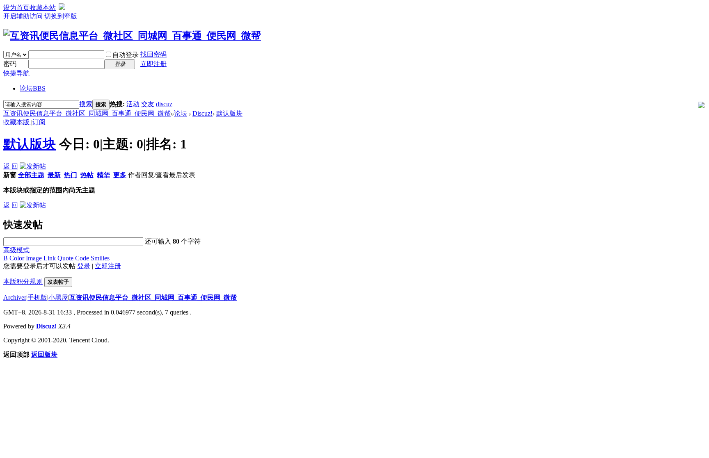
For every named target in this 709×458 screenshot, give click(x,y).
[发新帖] (33, 166)
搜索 (85, 103)
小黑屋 (58, 297)
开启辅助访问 (23, 16)
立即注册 (153, 63)
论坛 (33, 88)
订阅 (39, 121)
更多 (119, 174)
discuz (164, 103)
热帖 (87, 174)
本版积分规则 (23, 281)
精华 (103, 174)
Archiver (14, 297)
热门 (70, 174)
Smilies (100, 258)
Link (49, 258)
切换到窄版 (60, 16)
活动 (133, 103)
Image (34, 258)
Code (82, 258)
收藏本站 (43, 7)
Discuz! (202, 113)
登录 (83, 265)
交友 (147, 103)
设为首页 (16, 7)
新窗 (9, 174)
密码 (9, 63)
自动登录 (125, 54)
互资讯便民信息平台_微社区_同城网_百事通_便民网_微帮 (87, 113)
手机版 (37, 297)
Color (16, 258)
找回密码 (153, 54)
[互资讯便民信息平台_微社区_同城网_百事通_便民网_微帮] (132, 35)
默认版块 (229, 113)
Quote (65, 258)
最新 (54, 174)
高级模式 (16, 249)
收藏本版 (17, 121)
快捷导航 (16, 73)
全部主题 (31, 174)
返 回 (10, 166)
